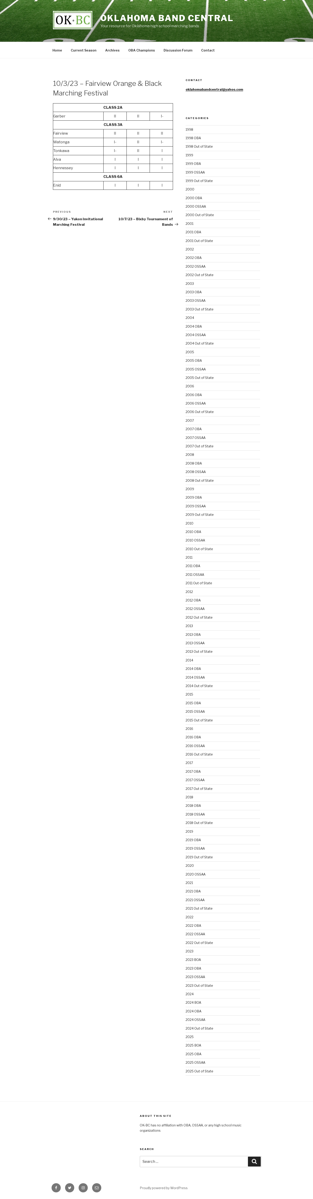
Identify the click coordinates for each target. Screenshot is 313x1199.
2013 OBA (193, 634)
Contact (208, 50)
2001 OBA (193, 232)
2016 (189, 729)
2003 (190, 283)
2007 (190, 420)
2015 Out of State (199, 720)
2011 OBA (193, 566)
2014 (189, 660)
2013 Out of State (199, 651)
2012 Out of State (199, 617)
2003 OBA (194, 292)
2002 (190, 249)
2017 (189, 763)
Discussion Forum (178, 50)
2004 (190, 318)
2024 (190, 994)
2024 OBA (193, 1011)
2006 (190, 386)
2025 (190, 1037)
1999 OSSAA (195, 172)
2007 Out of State (200, 446)
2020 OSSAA (196, 874)
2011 (189, 557)
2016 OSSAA (195, 746)
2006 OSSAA (196, 403)
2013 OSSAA (195, 643)
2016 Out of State (199, 754)
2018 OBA (193, 805)
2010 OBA (193, 532)
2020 (190, 865)
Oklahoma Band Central (166, 18)
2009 (190, 489)
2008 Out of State (200, 480)
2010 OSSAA (195, 540)
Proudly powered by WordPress (164, 1188)
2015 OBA (193, 703)
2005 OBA (194, 360)
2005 (190, 352)
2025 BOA (193, 1045)
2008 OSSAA (196, 472)
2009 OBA (194, 497)
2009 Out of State (200, 515)
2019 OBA (193, 840)
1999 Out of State (199, 181)
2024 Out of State (199, 1028)
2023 (189, 951)
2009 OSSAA (196, 506)
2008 (190, 455)
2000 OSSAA (196, 206)
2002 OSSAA (196, 266)
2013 (189, 626)
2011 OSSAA (195, 574)
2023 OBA (193, 968)
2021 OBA (193, 891)
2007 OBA (194, 429)
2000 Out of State (200, 215)
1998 (189, 129)
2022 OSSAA (195, 934)
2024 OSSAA (195, 1020)
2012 (189, 592)
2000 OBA (194, 198)
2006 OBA (194, 395)
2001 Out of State (199, 241)
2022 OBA (193, 925)
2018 (189, 797)
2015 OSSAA (195, 711)
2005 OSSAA (196, 369)
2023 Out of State (199, 985)
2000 (190, 189)
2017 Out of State (199, 789)
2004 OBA (194, 326)
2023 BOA (193, 960)
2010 (189, 523)
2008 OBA (194, 463)
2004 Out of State (200, 343)
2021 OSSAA (195, 900)
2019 (189, 831)
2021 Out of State (199, 908)
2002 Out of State (200, 275)
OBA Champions (141, 50)
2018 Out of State (199, 823)
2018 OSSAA (195, 814)
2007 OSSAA (196, 438)
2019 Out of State (199, 857)
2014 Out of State (199, 686)
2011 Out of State (199, 583)
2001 (189, 224)
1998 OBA (193, 138)
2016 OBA (193, 737)
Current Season (83, 50)
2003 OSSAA (196, 300)
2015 (189, 694)
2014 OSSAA (195, 677)
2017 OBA (193, 771)
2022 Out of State (199, 943)
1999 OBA (193, 164)
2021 (189, 883)
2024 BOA (193, 1002)
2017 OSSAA (195, 780)
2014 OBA (193, 669)
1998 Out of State (199, 146)
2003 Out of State (200, 309)
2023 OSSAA (195, 977)
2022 (189, 917)
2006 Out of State (200, 412)
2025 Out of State (199, 1071)
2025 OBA (193, 1054)
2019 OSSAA (195, 848)
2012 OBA (193, 600)
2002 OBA (194, 258)
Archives (112, 50)
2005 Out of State (200, 378)
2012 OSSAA (195, 609)
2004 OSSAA (196, 335)
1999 (189, 155)
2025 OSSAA (195, 1062)
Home (57, 50)
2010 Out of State (199, 549)
